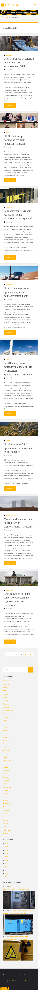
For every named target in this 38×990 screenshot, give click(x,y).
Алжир (5, 691)
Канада (8, 132)
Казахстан (6, 737)
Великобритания (8, 711)
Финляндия (9, 55)
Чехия (5, 813)
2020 (6, 863)
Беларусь (8, 515)
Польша (5, 767)
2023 (6, 853)
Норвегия (6, 764)
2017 (6, 873)
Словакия (6, 777)
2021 (6, 860)
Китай (5, 744)
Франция (5, 807)
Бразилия (6, 707)
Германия (6, 717)
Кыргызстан (6, 750)
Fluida (13, 981)
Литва (8, 440)
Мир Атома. (28, 981)
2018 (6, 870)
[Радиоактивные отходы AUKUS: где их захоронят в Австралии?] (19, 195)
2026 (6, 843)
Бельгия (5, 701)
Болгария (6, 704)
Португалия (6, 770)
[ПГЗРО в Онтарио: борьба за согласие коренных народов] (19, 120)
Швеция (5, 820)
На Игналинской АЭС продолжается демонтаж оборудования (18, 448)
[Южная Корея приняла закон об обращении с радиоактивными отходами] (19, 578)
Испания (5, 730)
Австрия (5, 687)
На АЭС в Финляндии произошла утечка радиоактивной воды (16, 292)
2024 (6, 850)
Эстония (5, 823)
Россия (14, 515)
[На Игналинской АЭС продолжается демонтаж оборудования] (19, 429)
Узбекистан (6, 797)
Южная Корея (10, 590)
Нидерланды (7, 760)
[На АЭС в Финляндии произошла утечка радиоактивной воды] (19, 273)
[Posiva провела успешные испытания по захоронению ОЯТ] (19, 43)
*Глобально (6, 681)
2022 (6, 857)
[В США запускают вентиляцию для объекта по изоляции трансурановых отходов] (19, 347)
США (7, 359)
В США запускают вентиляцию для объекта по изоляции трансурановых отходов (18, 368)
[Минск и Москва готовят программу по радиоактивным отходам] (19, 503)
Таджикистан (7, 787)
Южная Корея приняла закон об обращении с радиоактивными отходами (17, 599)
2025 (7, 17)
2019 (6, 867)
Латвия (5, 754)
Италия (5, 734)
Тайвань (5, 790)
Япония (5, 833)
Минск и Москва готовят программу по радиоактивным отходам (18, 522)
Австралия (9, 207)
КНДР (5, 747)
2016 (6, 877)
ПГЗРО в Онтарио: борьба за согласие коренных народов (15, 139)
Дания (5, 724)
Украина (5, 800)
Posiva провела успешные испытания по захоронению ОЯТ (19, 62)
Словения (6, 780)
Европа (5, 727)
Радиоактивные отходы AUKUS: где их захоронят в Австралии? (18, 214)
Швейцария (6, 817)
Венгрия (5, 714)
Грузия (5, 720)
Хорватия (6, 810)
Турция (5, 794)
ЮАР (4, 827)
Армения (5, 694)
